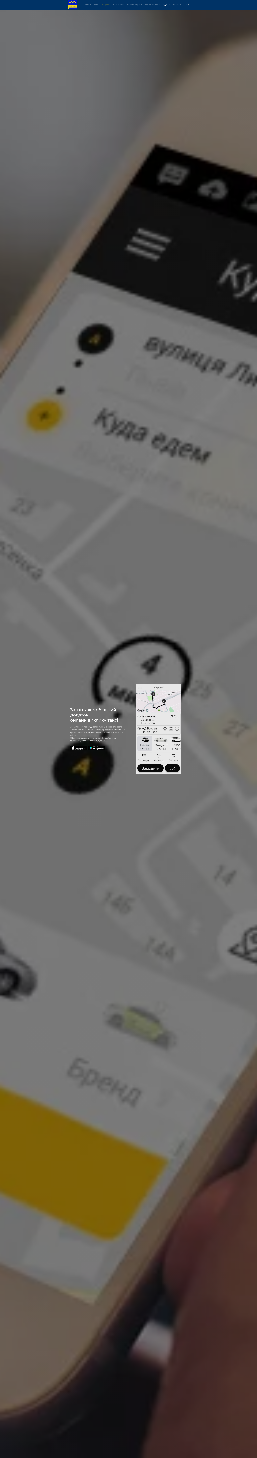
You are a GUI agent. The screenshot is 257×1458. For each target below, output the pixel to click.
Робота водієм (134, 5)
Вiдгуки (166, 5)
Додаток (106, 5)
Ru (188, 5)
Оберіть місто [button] (91, 5)
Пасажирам (118, 5)
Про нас (177, 5)
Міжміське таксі (152, 5)
